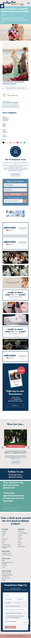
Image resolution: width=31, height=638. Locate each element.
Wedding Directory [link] (6, 553)
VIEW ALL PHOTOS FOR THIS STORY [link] (15, 88)
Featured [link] (4, 531)
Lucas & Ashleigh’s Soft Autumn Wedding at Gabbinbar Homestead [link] (15, 452)
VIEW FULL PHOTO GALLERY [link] (10, 106)
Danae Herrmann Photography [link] (10, 102)
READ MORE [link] (15, 174)
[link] (2, 6)
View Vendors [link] (15, 194)
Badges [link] (4, 579)
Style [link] (19, 540)
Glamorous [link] (5, 120)
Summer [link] (5, 136)
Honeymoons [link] (5, 18)
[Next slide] (28, 447)
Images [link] (20, 535)
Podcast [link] (4, 540)
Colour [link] (19, 537)
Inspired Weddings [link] (15, 20)
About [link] (3, 560)
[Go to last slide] (2, 447)
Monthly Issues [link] (21, 546)
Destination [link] (6, 119)
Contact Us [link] (4, 565)
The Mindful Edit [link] (6, 544)
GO (25, 201)
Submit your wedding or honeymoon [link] (7, 575)
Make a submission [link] (6, 573)
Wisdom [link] (4, 533)
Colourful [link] (5, 117)
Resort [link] (4, 126)
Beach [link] (4, 125)
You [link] (3, 537)
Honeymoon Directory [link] (7, 555)
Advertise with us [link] (6, 578)
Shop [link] (3, 542)
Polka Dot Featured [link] (16, 446)
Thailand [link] (5, 131)
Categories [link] (20, 531)
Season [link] (20, 544)
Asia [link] (4, 130)
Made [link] (3, 535)
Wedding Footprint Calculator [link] (6, 547)
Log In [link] (3, 567)
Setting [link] (20, 542)
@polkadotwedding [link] (15, 477)
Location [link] (20, 538)
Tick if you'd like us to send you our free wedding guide (15, 616)
